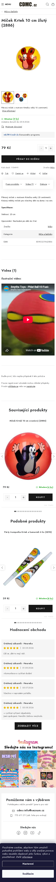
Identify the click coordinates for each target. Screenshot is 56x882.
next (53, 456)
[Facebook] (18, 833)
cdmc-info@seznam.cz (30, 810)
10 (32, 511)
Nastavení (28, 863)
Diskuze (43, 184)
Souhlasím (28, 873)
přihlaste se (13, 386)
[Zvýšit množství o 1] (50, 148)
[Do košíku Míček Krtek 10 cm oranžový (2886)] (41, 497)
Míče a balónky (45, 234)
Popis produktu (12, 184)
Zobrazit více (28, 726)
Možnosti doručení (13, 126)
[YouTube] (32, 833)
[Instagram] (25, 833)
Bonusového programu (29, 134)
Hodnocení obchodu (28, 629)
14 (39, 511)
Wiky (52, 167)
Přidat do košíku (28, 159)
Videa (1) (30, 184)
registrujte (30, 386)
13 (37, 511)
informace (27, 857)
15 (40, 511)
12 (35, 511)
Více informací (8, 110)
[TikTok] (39, 833)
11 (34, 511)
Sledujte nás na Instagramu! (28, 747)
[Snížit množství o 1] (41, 148)
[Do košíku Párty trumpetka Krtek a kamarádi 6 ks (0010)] (41, 608)
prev (2, 456)
